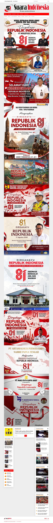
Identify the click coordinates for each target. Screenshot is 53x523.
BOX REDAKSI (19, 521)
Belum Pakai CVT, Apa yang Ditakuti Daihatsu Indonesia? (44, 443)
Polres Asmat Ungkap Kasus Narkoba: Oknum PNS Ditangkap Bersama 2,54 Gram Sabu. (10, 482)
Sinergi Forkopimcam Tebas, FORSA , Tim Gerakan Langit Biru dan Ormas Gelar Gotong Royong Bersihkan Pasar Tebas (11, 456)
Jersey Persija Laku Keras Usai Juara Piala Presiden (43, 508)
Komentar (11, 470)
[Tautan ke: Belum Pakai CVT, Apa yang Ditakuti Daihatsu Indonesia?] (38, 444)
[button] (48, 1)
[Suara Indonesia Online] (26, 7)
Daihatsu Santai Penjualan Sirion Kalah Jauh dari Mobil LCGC (44, 448)
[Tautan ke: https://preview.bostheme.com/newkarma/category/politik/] (47, 455)
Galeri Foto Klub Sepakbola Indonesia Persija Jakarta (42, 514)
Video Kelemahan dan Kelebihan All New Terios (41, 439)
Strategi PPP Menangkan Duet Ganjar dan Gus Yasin (42, 460)
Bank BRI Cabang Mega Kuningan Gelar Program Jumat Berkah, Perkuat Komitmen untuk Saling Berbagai (11, 460)
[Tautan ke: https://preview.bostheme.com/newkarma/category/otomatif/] (47, 428)
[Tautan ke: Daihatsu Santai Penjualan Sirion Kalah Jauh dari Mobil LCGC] (38, 449)
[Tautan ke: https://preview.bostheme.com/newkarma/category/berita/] (12, 438)
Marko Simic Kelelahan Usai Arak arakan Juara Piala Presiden (42, 511)
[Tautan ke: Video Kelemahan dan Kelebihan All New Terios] (42, 434)
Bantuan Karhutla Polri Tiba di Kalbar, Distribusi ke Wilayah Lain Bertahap (9, 447)
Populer (6, 470)
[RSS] (48, 518)
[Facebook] (45, 518)
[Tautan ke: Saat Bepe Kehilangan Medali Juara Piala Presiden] (42, 499)
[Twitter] (46, 518)
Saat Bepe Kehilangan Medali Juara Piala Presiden (43, 505)
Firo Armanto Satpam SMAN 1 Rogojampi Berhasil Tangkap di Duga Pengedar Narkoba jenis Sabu (11, 465)
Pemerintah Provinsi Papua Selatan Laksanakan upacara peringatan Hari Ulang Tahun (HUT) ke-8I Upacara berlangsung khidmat (9, 476)
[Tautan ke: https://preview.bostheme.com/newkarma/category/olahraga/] (47, 494)
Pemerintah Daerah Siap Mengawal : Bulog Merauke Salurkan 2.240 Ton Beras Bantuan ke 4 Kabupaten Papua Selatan (9, 473)
